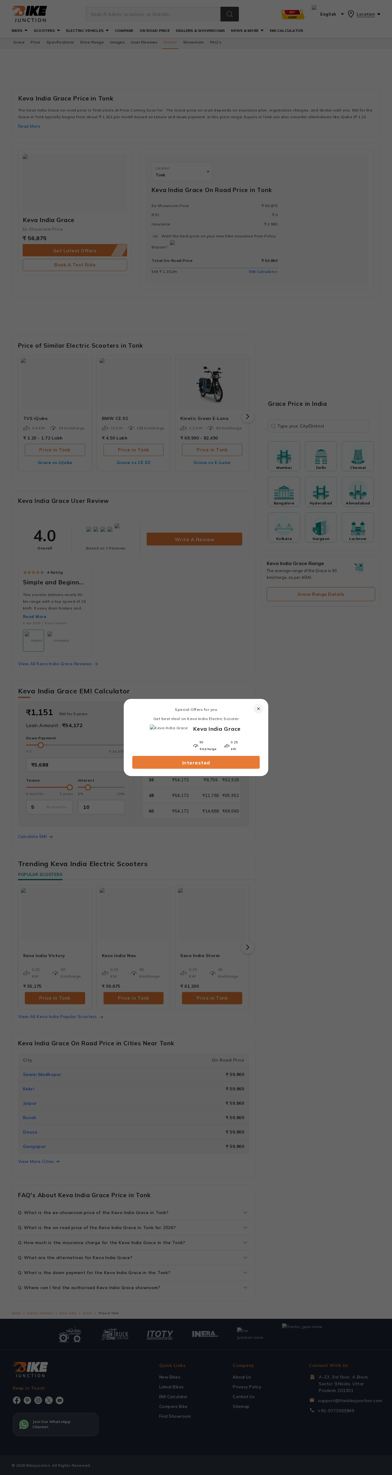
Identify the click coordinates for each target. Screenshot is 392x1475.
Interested (196, 763)
